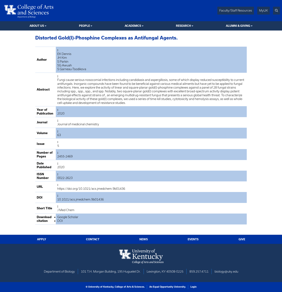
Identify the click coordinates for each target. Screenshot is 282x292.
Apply (41, 239)
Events (193, 239)
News (143, 239)
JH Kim (62, 57)
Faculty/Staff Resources (235, 10)
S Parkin (62, 61)
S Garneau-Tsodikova (71, 69)
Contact (92, 239)
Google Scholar (67, 217)
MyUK (263, 10)
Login (193, 286)
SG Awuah (64, 65)
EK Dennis (64, 54)
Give (242, 239)
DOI (60, 221)
